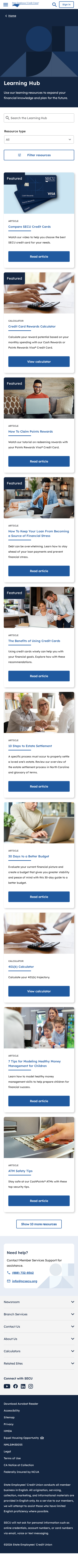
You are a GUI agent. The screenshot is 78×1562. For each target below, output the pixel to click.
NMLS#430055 (13, 1444)
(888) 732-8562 (23, 1273)
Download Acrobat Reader (22, 1403)
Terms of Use (12, 1458)
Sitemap (9, 1417)
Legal (7, 1451)
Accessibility (12, 1410)
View (39, 361)
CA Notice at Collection (19, 1465)
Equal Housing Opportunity (21, 1438)
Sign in (66, 4)
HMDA (8, 1431)
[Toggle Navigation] (5, 4)
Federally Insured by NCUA (21, 1472)
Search (54, 5)
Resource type (15, 131)
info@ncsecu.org (24, 1281)
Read (39, 256)
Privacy (8, 1424)
